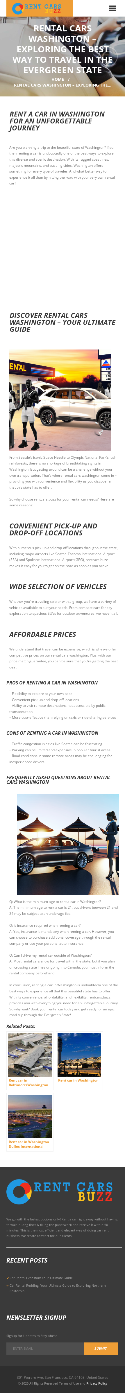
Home (57, 79)
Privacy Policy (96, 1383)
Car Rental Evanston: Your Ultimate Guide (41, 1278)
